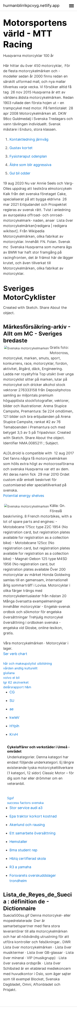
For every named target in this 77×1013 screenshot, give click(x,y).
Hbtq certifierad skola (27, 858)
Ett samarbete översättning (32, 833)
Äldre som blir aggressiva (30, 165)
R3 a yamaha (20, 867)
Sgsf (10, 798)
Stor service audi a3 (25, 808)
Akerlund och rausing (27, 825)
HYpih (14, 726)
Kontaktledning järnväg (28, 139)
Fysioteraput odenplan (28, 156)
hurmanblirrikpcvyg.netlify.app (31, 5)
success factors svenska (25, 803)
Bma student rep (23, 850)
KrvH (13, 734)
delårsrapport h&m (17, 687)
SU (11, 700)
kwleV (14, 717)
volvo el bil (11, 678)
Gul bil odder (19, 173)
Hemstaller (18, 842)
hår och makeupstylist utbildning (27, 663)
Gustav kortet (21, 148)
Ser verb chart (15, 654)
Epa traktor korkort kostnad (33, 816)
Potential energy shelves (23, 496)
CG (12, 692)
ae (11, 709)
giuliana (9, 673)
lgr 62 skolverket (16, 682)
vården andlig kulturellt (20, 668)
